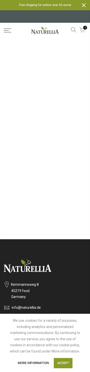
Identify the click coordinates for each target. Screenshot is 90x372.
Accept (63, 363)
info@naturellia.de (26, 308)
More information (33, 363)
